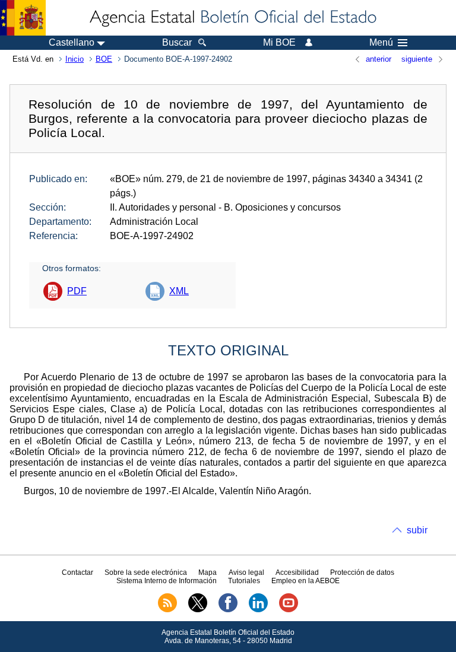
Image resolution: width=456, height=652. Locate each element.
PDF (77, 291)
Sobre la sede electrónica (145, 572)
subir (417, 530)
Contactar (77, 572)
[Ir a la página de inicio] (232, 18)
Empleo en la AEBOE (305, 581)
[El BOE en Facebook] (228, 610)
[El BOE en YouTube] (288, 610)
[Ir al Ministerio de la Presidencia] (23, 18)
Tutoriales (244, 581)
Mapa (207, 572)
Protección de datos (362, 572)
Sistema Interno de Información (166, 581)
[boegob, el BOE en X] (197, 610)
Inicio (74, 59)
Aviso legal (246, 572)
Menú (381, 42)
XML (179, 291)
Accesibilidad (297, 572)
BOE (104, 59)
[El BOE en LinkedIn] (258, 610)
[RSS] (167, 610)
